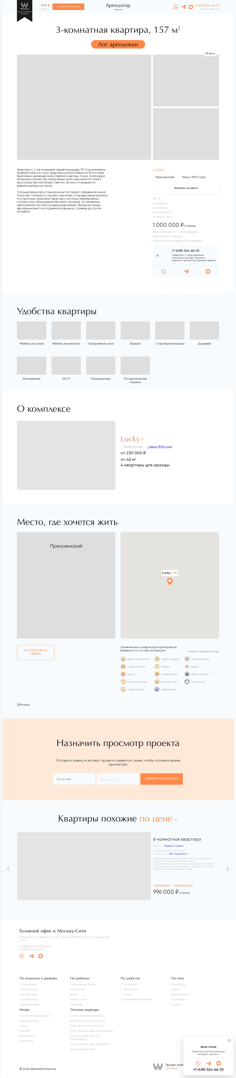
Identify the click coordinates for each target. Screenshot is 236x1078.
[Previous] (8, 869)
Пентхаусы (178, 984)
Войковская (27, 1035)
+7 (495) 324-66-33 (185, 250)
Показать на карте (186, 188)
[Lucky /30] (170, 591)
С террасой (129, 984)
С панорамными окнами (136, 999)
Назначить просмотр (162, 778)
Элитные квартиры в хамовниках (91, 1030)
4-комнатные (28, 999)
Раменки (25, 1030)
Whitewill (171, 1068)
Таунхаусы (178, 999)
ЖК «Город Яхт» (178, 853)
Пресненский (164, 177)
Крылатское (78, 999)
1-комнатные (28, 984)
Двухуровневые (30, 1004)
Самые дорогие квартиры (87, 1015)
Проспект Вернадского (35, 1015)
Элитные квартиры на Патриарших (84, 1037)
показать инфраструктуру (203, 651)
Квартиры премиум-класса (88, 1020)
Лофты (175, 989)
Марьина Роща (29, 1020)
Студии (176, 1004)
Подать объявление (68, 7)
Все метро (27, 1040)
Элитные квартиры (82, 1049)
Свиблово (76, 1004)
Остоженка (77, 989)
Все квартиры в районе (35, 652)
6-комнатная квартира (177, 839)
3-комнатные (28, 994)
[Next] (227, 869)
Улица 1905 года (160, 446)
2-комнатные (28, 989)
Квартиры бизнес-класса (86, 1025)
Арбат (74, 994)
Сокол (24, 1025)
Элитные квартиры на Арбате (90, 1044)
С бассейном (129, 989)
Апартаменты (180, 994)
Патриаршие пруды (83, 984)
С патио (126, 994)
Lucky (158, 169)
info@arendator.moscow (35, 946)
